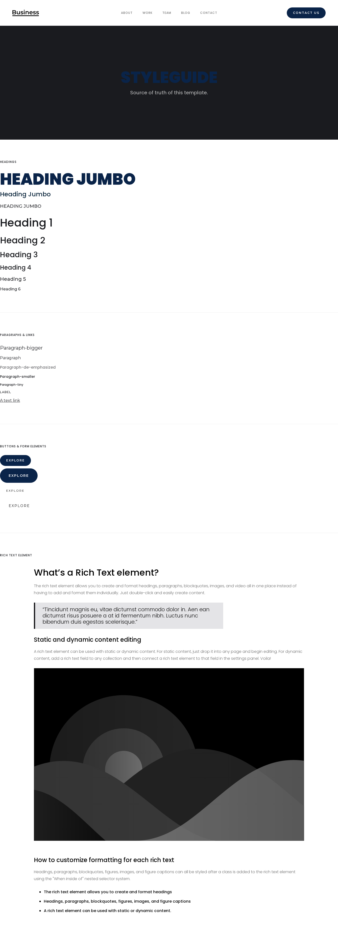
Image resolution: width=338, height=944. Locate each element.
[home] (25, 13)
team (166, 13)
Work (147, 13)
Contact (208, 13)
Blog (185, 13)
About (127, 13)
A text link (10, 400)
